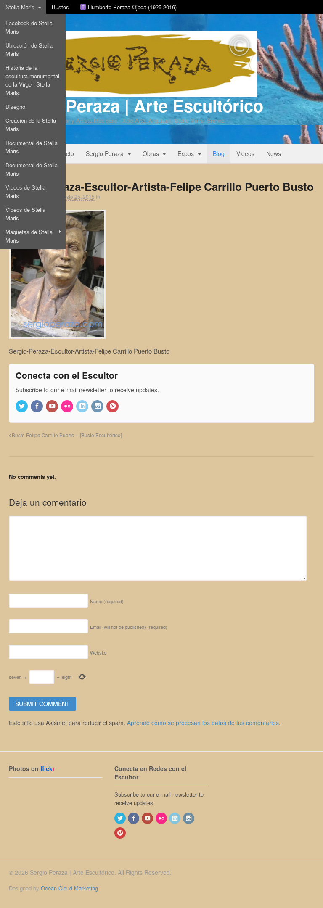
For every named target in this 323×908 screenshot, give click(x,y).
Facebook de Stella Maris (29, 27)
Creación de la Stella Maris (30, 124)
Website (98, 652)
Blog (219, 153)
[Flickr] (67, 406)
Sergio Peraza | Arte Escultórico (136, 105)
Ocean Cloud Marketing (69, 888)
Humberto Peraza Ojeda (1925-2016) (131, 7)
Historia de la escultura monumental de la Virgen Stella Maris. (32, 80)
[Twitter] (22, 406)
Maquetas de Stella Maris (29, 236)
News (273, 153)
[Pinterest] (113, 406)
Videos (245, 153)
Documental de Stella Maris (31, 147)
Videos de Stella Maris (25, 191)
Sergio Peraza (105, 153)
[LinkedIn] (83, 406)
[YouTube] (52, 406)
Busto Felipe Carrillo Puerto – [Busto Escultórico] (66, 435)
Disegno (15, 107)
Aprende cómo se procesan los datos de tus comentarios (203, 722)
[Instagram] (98, 406)
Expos (185, 153)
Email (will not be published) (128, 626)
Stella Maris (19, 7)
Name (107, 601)
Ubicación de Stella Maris (29, 49)
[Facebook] (37, 406)
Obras (151, 153)
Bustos (60, 7)
